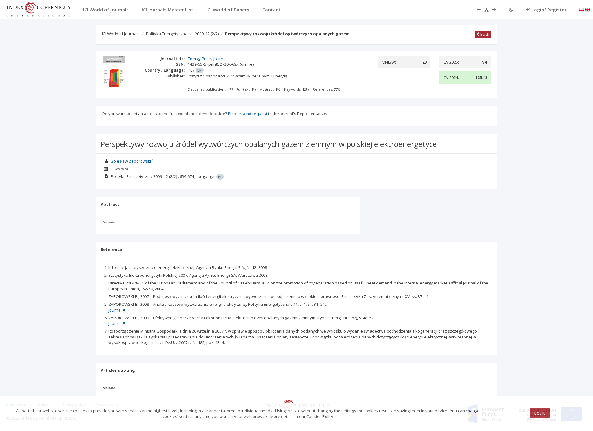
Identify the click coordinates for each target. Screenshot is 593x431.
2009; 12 (207, 33)
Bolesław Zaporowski (131, 161)
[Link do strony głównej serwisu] (38, 8)
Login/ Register (549, 9)
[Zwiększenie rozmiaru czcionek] (497, 10)
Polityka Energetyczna (166, 33)
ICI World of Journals (121, 33)
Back (484, 34)
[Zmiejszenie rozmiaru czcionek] (475, 10)
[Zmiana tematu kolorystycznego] (511, 10)
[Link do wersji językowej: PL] (581, 9)
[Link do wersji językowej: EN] (587, 9)
